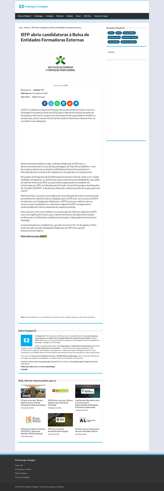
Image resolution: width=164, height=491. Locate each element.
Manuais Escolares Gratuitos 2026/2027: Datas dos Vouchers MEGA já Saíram (33, 431)
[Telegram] (76, 103)
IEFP (66, 85)
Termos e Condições (22, 477)
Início (21, 28)
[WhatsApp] (57, 103)
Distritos (87, 16)
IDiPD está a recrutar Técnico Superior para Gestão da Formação (60, 402)
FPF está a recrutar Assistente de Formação (58, 430)
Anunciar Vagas (101, 16)
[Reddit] (70, 103)
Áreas (78, 16)
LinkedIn (24, 369)
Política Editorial (21, 473)
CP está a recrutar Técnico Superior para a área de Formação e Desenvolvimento (33, 402)
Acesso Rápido (24, 16)
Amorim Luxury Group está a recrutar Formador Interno (87, 430)
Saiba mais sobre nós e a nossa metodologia (38, 366)
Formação (41, 97)
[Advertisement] (60, 142)
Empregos (39, 16)
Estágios (50, 16)
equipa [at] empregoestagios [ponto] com (45, 361)
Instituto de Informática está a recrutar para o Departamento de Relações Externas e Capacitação (87, 403)
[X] (51, 103)
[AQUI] (43, 236)
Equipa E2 (27, 90)
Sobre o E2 (19, 465)
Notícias (60, 16)
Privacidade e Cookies (23, 469)
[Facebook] (45, 103)
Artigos (69, 16)
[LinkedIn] (63, 103)
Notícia (27, 97)
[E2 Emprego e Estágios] (33, 6)
